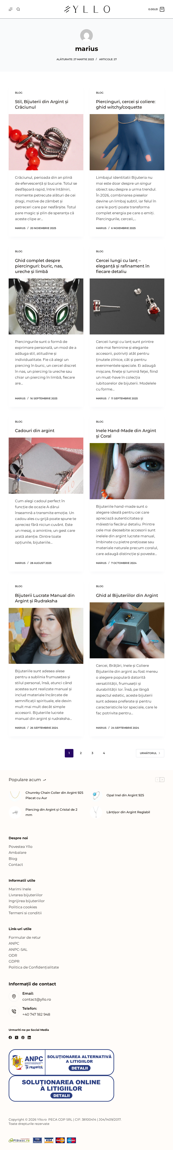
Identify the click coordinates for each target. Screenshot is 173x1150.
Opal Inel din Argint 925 (125, 795)
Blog (13, 859)
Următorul (148, 753)
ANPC (14, 943)
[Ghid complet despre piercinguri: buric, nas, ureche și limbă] (46, 306)
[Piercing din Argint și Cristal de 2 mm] (15, 812)
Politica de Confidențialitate (34, 967)
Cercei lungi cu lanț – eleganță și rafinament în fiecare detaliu (123, 266)
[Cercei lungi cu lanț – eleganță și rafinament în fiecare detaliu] (127, 306)
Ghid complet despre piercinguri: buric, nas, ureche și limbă (39, 266)
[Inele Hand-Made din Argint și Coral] (127, 471)
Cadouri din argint (34, 430)
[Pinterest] (22, 1037)
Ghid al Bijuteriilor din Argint (127, 595)
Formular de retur (25, 937)
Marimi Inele (20, 889)
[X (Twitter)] (16, 1037)
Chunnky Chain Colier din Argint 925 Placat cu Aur (54, 795)
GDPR (14, 961)
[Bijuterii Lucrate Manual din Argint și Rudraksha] (46, 636)
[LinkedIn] (29, 1037)
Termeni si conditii (25, 913)
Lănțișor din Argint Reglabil (128, 812)
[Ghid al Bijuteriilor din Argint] (127, 630)
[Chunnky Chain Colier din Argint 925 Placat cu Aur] (15, 795)
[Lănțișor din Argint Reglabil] (96, 812)
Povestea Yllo (20, 846)
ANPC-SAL (18, 949)
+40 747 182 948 (36, 1014)
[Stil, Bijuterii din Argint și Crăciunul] (46, 142)
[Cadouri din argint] (46, 466)
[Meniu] (10, 9)
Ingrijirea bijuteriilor (27, 901)
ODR (13, 955)
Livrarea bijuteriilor (26, 895)
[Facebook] (10, 1037)
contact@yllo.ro (36, 999)
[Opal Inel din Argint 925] (96, 795)
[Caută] (18, 9)
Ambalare (17, 852)
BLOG (18, 92)
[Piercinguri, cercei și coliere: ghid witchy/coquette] (127, 142)
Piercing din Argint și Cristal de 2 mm (51, 812)
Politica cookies (23, 907)
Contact (16, 864)
